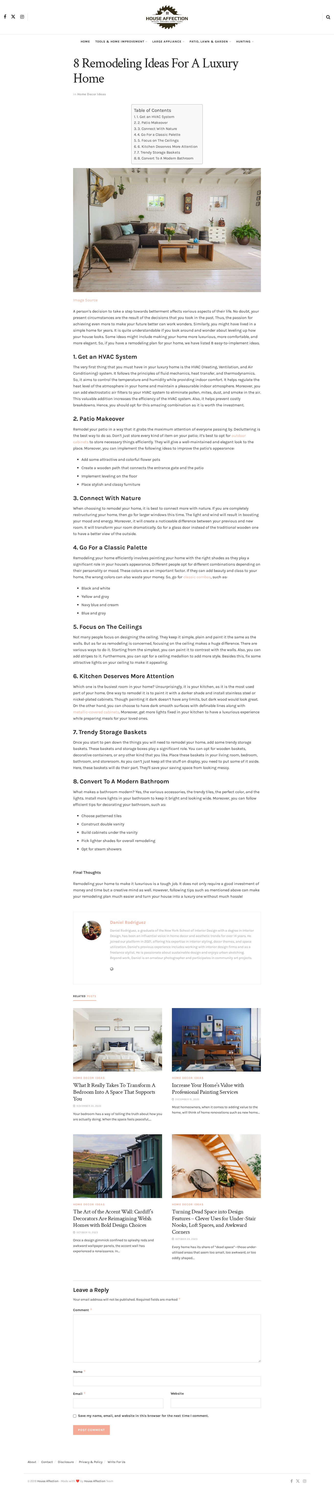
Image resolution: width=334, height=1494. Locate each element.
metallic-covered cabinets (96, 712)
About (32, 1462)
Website (177, 1393)
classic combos (197, 577)
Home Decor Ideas (91, 94)
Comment (82, 1309)
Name (79, 1371)
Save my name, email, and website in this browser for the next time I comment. (143, 1416)
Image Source (85, 300)
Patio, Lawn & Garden (208, 41)
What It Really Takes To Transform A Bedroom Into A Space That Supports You (114, 1091)
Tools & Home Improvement (119, 41)
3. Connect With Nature (157, 128)
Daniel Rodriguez (128, 922)
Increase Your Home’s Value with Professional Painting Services (208, 1088)
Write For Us (116, 1462)
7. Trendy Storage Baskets (158, 152)
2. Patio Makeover (152, 122)
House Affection (47, 1481)
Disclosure (66, 1462)
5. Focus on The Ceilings (158, 140)
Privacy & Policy (90, 1462)
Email (79, 1393)
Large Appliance (166, 41)
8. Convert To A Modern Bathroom (165, 158)
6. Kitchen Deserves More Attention (168, 146)
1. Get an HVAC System (155, 117)
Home (85, 41)
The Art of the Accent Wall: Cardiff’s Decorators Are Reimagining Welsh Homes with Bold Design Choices (113, 1218)
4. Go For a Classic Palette (158, 134)
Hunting (243, 41)
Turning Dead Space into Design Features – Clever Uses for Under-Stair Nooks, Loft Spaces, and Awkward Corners (214, 1222)
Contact (47, 1462)
